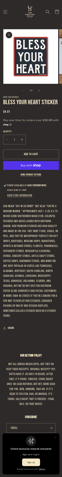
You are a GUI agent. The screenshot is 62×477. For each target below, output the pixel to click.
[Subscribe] (50, 428)
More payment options (31, 174)
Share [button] (11, 328)
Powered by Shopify (42, 475)
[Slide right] (39, 90)
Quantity (7, 131)
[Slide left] (22, 90)
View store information (19, 195)
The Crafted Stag (26, 475)
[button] (5, 11)
